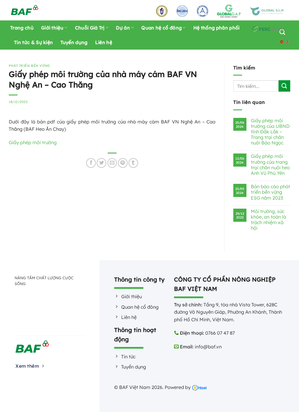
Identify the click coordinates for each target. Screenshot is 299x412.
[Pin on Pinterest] (123, 163)
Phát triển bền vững (29, 66)
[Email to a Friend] (112, 163)
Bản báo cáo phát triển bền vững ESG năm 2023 (270, 192)
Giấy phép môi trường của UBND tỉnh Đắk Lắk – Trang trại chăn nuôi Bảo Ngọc (270, 132)
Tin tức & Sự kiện (33, 42)
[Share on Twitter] (101, 163)
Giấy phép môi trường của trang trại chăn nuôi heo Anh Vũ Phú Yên (270, 164)
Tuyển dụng (73, 42)
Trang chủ (22, 28)
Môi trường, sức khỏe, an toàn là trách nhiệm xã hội (268, 220)
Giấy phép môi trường (33, 142)
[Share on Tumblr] (133, 163)
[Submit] (284, 86)
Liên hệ (103, 42)
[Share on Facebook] (91, 163)
